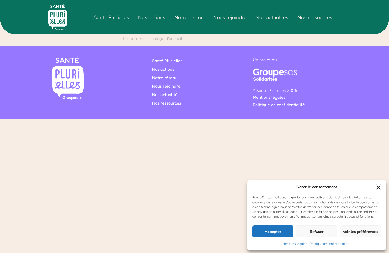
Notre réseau (189, 17)
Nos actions (151, 17)
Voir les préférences (360, 231)
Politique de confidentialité (329, 244)
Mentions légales (294, 244)
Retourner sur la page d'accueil (152, 38)
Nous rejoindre (229, 17)
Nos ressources (314, 17)
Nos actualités (272, 17)
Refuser (317, 231)
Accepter (273, 231)
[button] (378, 186)
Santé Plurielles (111, 17)
